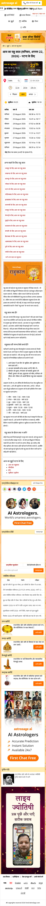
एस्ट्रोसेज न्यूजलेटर (12, 565)
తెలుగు (33, 883)
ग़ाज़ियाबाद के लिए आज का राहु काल (16, 194)
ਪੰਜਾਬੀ (23, 893)
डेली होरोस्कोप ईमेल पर (34, 565)
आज (22, 94)
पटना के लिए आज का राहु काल (15, 189)
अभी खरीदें (38, 633)
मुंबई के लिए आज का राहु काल (14, 220)
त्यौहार (37, 580)
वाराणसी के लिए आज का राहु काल (16, 205)
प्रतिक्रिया (16, 877)
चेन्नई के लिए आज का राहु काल (15, 215)
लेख (8, 580)
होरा (9, 470)
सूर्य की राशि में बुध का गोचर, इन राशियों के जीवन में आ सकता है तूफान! (24, 585)
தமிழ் (26, 883)
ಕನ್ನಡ (41, 883)
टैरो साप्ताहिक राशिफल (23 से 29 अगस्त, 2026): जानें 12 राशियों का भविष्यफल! (24, 590)
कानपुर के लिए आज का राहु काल (15, 179)
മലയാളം (9, 888)
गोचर (35, 21)
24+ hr (33, 88)
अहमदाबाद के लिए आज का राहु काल (16, 241)
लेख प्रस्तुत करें (27, 877)
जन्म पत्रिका (17, 9)
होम (4, 46)
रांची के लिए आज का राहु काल (14, 252)
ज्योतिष (23, 21)
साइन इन (35, 14)
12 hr (17, 88)
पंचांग (22, 580)
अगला (31, 94)
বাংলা (32, 888)
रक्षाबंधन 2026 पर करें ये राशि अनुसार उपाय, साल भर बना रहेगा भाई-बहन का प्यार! (24, 605)
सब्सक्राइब (39, 532)
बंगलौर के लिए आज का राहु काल (15, 231)
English (18, 883)
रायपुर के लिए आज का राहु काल (15, 210)
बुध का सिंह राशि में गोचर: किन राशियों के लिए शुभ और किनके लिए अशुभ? (24, 600)
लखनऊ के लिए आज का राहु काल (16, 173)
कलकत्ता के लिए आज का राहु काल (16, 226)
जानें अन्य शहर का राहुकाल (13, 257)
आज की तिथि (7, 9)
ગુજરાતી (19, 888)
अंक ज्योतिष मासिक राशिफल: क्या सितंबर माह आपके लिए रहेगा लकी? (24, 595)
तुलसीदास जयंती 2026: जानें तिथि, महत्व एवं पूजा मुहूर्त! (20, 611)
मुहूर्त (11, 21)
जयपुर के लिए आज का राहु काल (15, 168)
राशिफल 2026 (28, 9)
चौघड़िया (11, 467)
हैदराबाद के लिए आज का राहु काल (16, 236)
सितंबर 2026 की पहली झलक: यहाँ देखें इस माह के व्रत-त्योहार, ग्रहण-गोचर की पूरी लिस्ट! (24, 616)
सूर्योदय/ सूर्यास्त (13, 473)
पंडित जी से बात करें (31, 3)
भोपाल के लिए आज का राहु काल (15, 184)
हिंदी (11, 883)
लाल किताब (6, 877)
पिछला (15, 94)
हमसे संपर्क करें (38, 877)
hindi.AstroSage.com (33, 903)
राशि (23, 27)
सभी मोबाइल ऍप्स (38, 483)
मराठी (26, 888)
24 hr (25, 88)
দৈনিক (39, 888)
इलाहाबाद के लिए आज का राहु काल (16, 200)
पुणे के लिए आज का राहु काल (14, 247)
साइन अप (42, 14)
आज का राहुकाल (13, 465)
